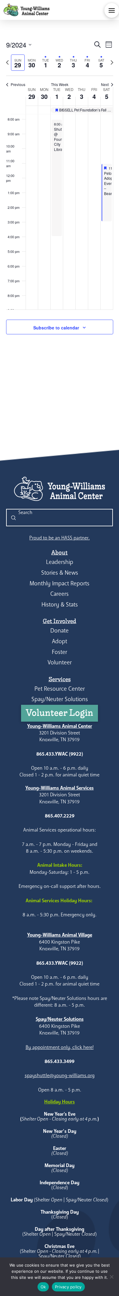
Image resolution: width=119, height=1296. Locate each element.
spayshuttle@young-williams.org (60, 1075)
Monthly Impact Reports (59, 583)
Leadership (59, 562)
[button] (111, 10)
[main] (59, 194)
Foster (59, 652)
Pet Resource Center (59, 689)
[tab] (18, 62)
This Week (59, 84)
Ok (43, 1286)
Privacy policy (68, 1286)
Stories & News (59, 573)
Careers (59, 594)
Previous (18, 84)
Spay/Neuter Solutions (59, 699)
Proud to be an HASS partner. (59, 538)
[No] (111, 1277)
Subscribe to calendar (56, 328)
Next (105, 84)
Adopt (59, 641)
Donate (59, 630)
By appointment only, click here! (60, 1047)
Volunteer (60, 662)
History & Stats (59, 604)
